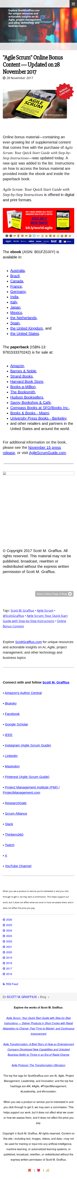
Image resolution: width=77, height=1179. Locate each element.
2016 (9, 974)
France (16, 286)
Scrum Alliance (16, 813)
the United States (24, 333)
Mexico (16, 312)
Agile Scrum (45, 610)
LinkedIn (11, 756)
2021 (9, 947)
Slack (9, 824)
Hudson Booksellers (26, 397)
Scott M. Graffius (22, 610)
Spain (15, 323)
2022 (9, 941)
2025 (9, 925)
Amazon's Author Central (23, 693)
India (14, 297)
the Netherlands (23, 318)
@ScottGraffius (13, 616)
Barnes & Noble (23, 371)
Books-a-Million (23, 387)
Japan (15, 307)
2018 (9, 963)
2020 (9, 952)
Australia (17, 271)
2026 (9, 919)
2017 (9, 968)
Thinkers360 (14, 834)
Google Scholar (16, 724)
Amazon (17, 366)
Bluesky (11, 703)
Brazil (14, 276)
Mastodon (12, 766)
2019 (9, 957)
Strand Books (21, 376)
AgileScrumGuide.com (47, 453)
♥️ (38, 1170)
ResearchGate (16, 803)
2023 (9, 936)
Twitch (9, 845)
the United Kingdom (26, 328)
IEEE (9, 735)
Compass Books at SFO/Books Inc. (39, 408)
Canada (16, 281)
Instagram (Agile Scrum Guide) (28, 745)
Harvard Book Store (26, 381)
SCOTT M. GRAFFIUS (22, 997)
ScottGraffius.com (28, 642)
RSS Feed (12, 984)
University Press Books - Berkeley (38, 418)
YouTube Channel (18, 866)
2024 (9, 930)
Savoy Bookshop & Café (30, 402)
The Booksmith (22, 392)
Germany (18, 292)
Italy (13, 302)
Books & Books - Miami (29, 413)
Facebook (12, 714)
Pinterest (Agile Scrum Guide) (27, 777)
